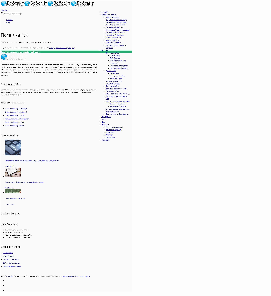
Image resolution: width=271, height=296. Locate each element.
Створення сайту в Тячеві (15, 122)
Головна (9, 20)
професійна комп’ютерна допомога (76, 276)
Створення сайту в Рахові (15, 126)
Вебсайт (9, 276)
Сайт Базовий (8, 256)
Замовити (4, 10)
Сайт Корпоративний (11, 259)
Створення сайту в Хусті (14, 115)
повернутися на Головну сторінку (62, 48)
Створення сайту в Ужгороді (16, 109)
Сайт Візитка (8, 253)
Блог (8, 22)
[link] (21, 14)
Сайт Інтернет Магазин (12, 266)
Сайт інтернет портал (11, 263)
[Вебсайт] (47, 5)
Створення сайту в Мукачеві (16, 112)
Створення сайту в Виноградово (17, 119)
